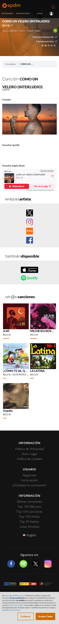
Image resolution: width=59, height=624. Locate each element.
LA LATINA (37, 371)
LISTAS (39, 13)
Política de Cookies (29, 459)
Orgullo (8, 410)
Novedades (10, 64)
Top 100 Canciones (29, 512)
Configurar (25, 616)
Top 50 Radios (29, 522)
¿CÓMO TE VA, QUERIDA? (19, 371)
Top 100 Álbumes (29, 507)
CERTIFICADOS (23, 13)
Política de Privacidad (29, 449)
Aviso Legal (29, 454)
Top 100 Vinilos (29, 517)
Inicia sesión (52, 13)
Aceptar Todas (45, 616)
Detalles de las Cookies (11, 610)
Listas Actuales (29, 527)
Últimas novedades (30, 502)
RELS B (6, 25)
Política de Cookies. (16, 605)
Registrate (29, 475)
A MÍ (6, 331)
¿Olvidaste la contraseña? (29, 485)
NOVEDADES (7, 13)
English (31, 535)
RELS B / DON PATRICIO (16, 374)
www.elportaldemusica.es (15, 595)
